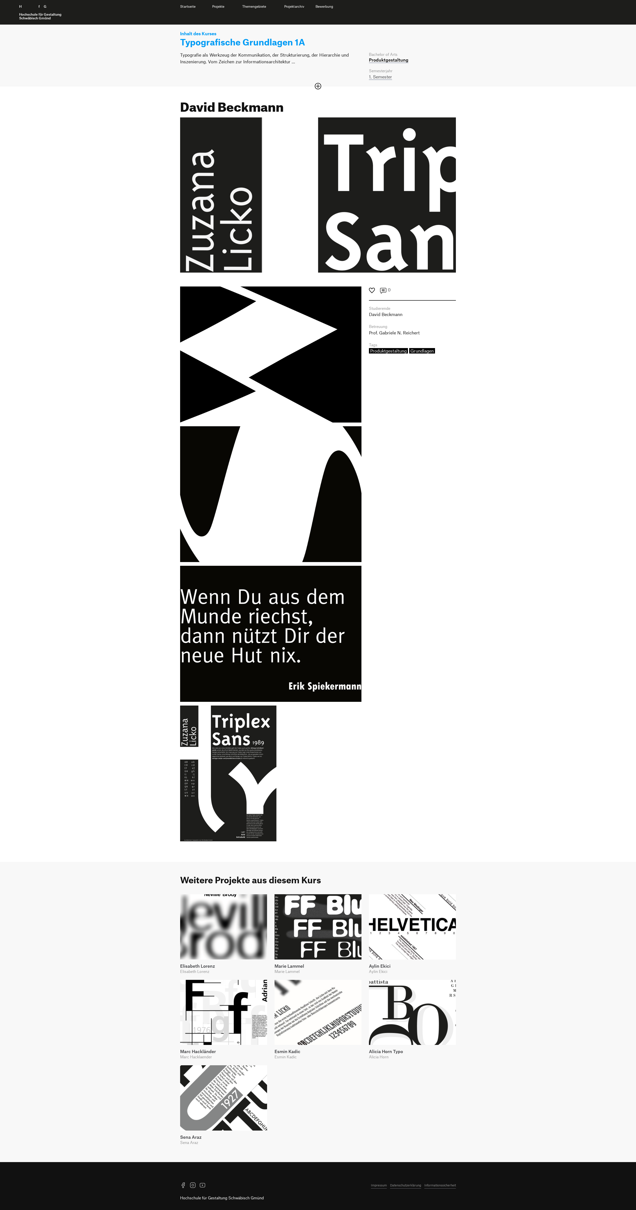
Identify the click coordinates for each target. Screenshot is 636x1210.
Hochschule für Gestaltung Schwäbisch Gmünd (222, 1197)
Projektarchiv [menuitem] (294, 6)
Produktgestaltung (388, 351)
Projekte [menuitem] (218, 6)
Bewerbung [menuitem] (324, 6)
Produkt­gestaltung (388, 60)
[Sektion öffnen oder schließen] (318, 86)
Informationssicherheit (440, 1185)
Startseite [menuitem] (188, 6)
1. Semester (380, 76)
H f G (40, 12)
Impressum (379, 1185)
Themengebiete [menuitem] (254, 6)
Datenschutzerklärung (405, 1185)
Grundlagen (422, 351)
